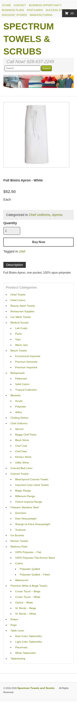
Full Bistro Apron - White (23, 180)
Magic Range (23, 490)
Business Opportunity (45, 5)
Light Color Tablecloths (28, 641)
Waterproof (21, 580)
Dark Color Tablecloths (28, 636)
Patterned (21, 378)
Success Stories (58, 10)
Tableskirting (17, 658)
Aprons (57, 215)
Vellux (18, 412)
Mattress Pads (18, 546)
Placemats (21, 647)
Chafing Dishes (19, 417)
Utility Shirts (22, 462)
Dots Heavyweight (25, 518)
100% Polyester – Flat (28, 552)
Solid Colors (22, 384)
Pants (18, 333)
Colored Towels (19, 473)
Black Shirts (22, 440)
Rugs (13, 624)
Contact (20, 5)
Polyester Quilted (30, 568)
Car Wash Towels (20, 316)
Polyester (20, 406)
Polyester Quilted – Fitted (35, 574)
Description (14, 265)
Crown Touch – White (27, 596)
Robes (14, 619)
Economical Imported (27, 356)
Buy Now (38, 242)
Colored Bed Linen (21, 468)
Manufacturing (41, 14)
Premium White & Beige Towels (28, 585)
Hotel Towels (17, 294)
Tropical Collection (26, 389)
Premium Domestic (26, 361)
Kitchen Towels (19, 540)
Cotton (19, 563)
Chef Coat (21, 445)
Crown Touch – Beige (27, 591)
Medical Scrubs (19, 322)
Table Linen (17, 630)
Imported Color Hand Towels (32, 484)
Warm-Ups (21, 344)
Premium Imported (26, 367)
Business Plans (13, 10)
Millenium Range (25, 496)
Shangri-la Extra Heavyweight (32, 524)
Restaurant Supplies (22, 311)
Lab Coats (21, 328)
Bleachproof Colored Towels (31, 479)
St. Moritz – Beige (25, 608)
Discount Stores (14, 14)
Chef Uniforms (39, 215)
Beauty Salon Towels (22, 305)
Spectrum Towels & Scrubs (28, 38)
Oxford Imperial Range (28, 501)
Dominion (20, 512)
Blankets (15, 395)
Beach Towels (18, 350)
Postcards (35, 10)
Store (6, 5)
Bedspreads (17, 372)
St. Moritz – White (25, 613)
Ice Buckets (17, 535)
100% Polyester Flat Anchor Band (35, 557)
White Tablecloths (25, 652)
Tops (18, 339)
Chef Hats (21, 451)
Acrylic (19, 400)
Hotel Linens (17, 300)
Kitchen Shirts (23, 456)
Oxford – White (24, 602)
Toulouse (20, 529)
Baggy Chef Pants (25, 434)
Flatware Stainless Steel (24, 507)
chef (22, 251)
